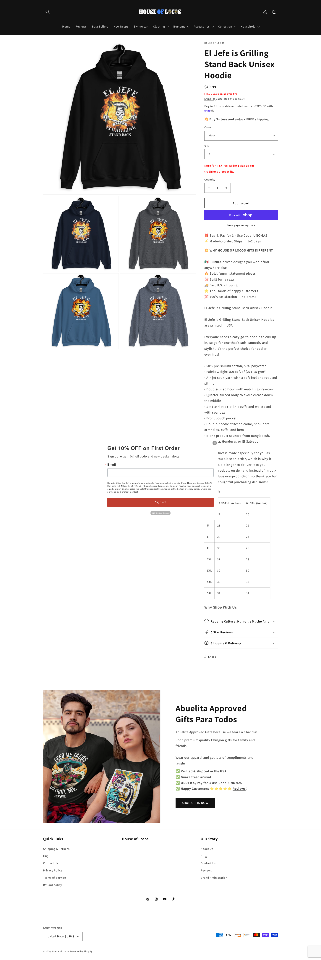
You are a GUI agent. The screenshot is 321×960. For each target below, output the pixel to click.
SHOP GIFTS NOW (195, 803)
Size (207, 146)
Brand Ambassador (214, 878)
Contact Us (50, 863)
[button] (48, 12)
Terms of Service (54, 878)
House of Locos (60, 951)
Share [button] (212, 656)
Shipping (209, 98)
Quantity (209, 179)
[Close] (215, 443)
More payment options (241, 225)
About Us (207, 849)
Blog (204, 856)
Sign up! (160, 502)
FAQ (45, 856)
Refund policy (52, 885)
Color (207, 127)
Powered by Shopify (81, 951)
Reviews (206, 870)
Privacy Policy (52, 870)
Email (111, 464)
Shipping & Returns (56, 849)
